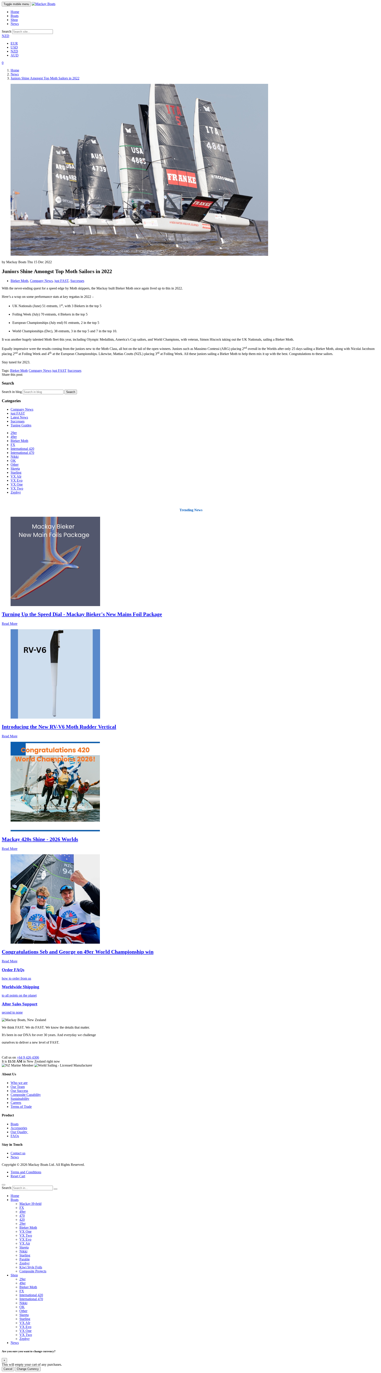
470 (22, 1215)
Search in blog (12, 392)
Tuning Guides (21, 425)
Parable (24, 1259)
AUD (15, 55)
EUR (14, 43)
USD (14, 47)
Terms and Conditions (26, 1172)
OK (13, 460)
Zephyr (16, 492)
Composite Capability (26, 1095)
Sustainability (20, 1099)
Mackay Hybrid (30, 1204)
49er (14, 437)
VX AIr (16, 476)
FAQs (15, 1136)
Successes (77, 281)
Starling (16, 472)
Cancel (8, 1369)
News (15, 24)
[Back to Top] (3, 1184)
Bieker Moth (19, 281)
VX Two (17, 488)
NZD (5, 36)
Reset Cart (18, 1176)
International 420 (22, 449)
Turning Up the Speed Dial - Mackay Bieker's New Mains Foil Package (82, 614)
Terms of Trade (21, 1106)
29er (14, 433)
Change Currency (28, 1369)
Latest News (19, 417)
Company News (41, 281)
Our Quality (19, 1132)
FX (13, 445)
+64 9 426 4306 (28, 1057)
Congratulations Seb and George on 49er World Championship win (77, 952)
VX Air (24, 1243)
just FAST (61, 281)
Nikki (15, 456)
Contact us (18, 1153)
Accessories (19, 1128)
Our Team (18, 1087)
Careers (16, 1102)
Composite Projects (32, 1271)
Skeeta (15, 468)
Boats (15, 16)
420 (22, 1219)
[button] (3, 63)
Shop (14, 20)
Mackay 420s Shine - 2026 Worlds (40, 839)
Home (15, 12)
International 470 (22, 453)
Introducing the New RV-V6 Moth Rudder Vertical (59, 727)
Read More (9, 623)
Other (15, 464)
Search (6, 31)
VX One (17, 484)
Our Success (19, 1091)
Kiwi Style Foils (30, 1267)
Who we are (19, 1083)
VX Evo (16, 480)
